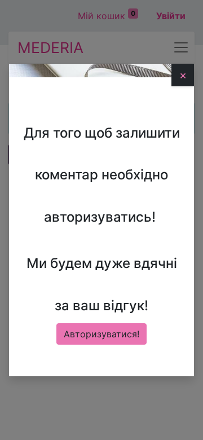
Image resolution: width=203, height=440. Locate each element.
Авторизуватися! (101, 334)
